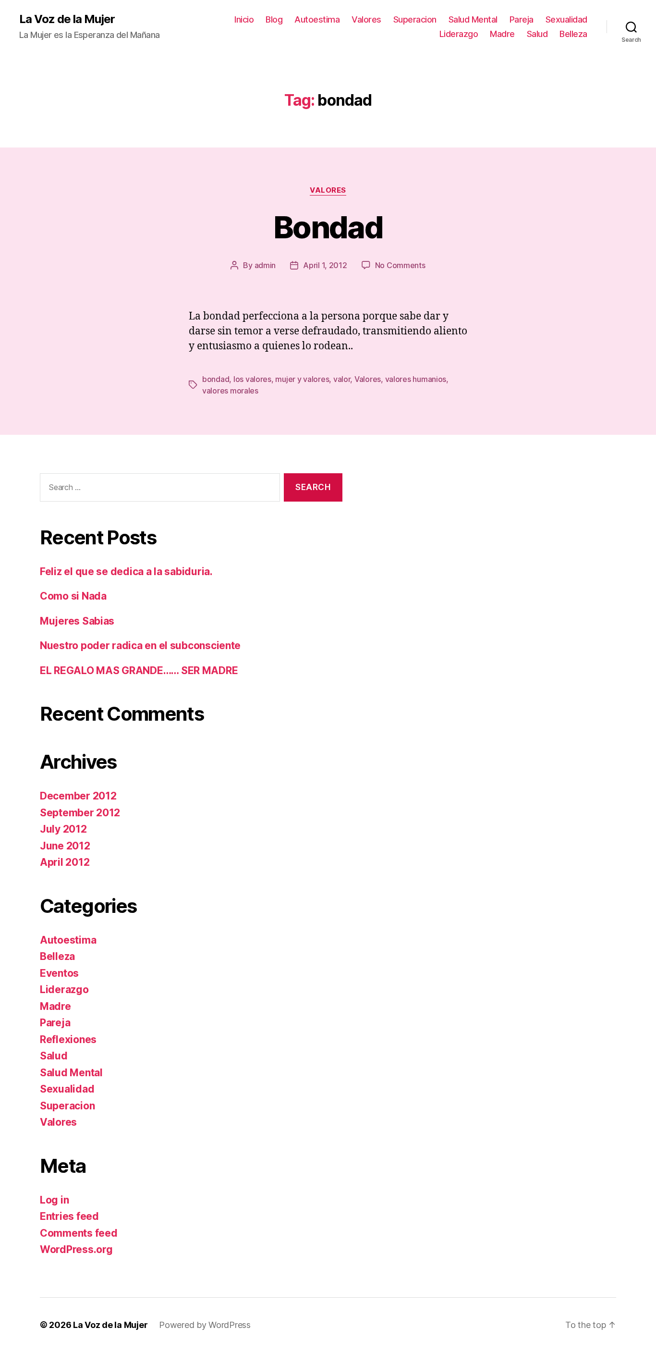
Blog (274, 19)
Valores (366, 19)
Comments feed (79, 1233)
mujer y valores (302, 379)
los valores (252, 379)
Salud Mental (473, 19)
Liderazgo (458, 34)
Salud (537, 34)
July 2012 (63, 829)
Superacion (415, 19)
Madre (502, 34)
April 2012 (64, 862)
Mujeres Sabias (77, 621)
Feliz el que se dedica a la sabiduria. (126, 571)
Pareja (522, 19)
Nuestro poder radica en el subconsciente (140, 645)
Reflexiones (68, 1039)
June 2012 (65, 846)
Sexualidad (566, 19)
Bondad (328, 227)
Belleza (573, 34)
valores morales (230, 390)
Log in (54, 1200)
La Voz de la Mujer (67, 19)
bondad (215, 379)
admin (265, 265)
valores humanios (416, 379)
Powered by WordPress (205, 1325)
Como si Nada (73, 596)
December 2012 (78, 796)
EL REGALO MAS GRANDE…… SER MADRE (139, 670)
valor (342, 379)
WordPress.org (76, 1249)
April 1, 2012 (325, 265)
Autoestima (317, 19)
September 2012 (80, 813)
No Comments (400, 265)
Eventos (59, 973)
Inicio (244, 19)
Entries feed (69, 1216)
